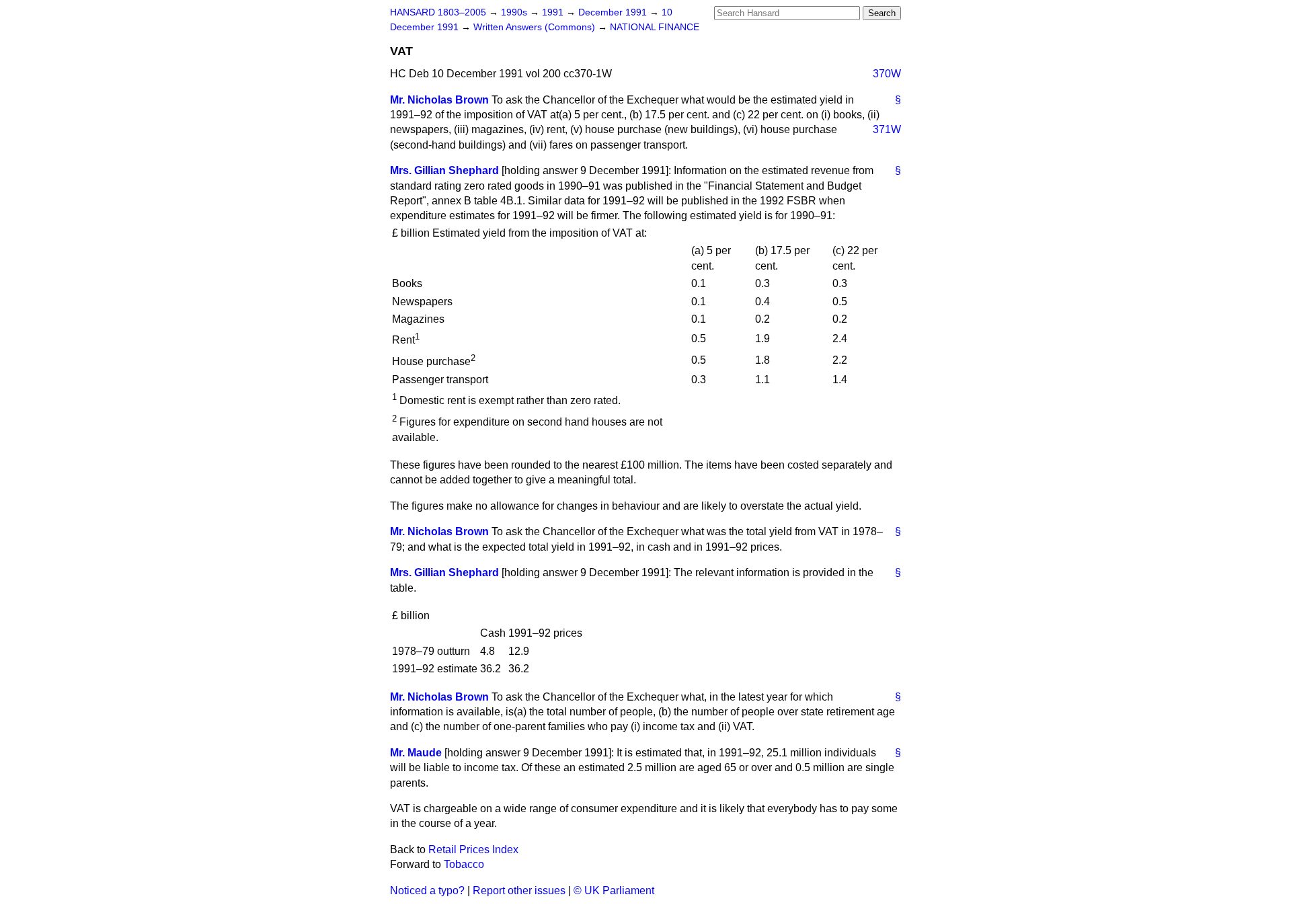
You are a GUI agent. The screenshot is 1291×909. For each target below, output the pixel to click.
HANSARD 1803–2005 (438, 12)
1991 (554, 12)
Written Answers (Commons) (535, 27)
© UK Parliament (614, 890)
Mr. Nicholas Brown (439, 100)
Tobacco (464, 864)
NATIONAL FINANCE (654, 27)
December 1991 (614, 12)
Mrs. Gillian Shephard (444, 170)
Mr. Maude (416, 752)
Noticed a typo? (427, 890)
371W (887, 129)
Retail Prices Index (473, 849)
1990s (515, 12)
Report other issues (519, 890)
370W (887, 73)
